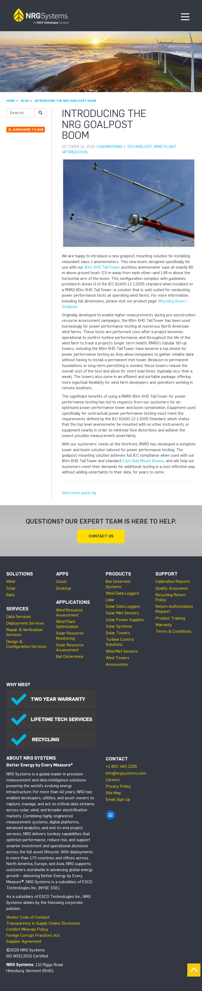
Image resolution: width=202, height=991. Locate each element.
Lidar (110, 599)
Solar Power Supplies (125, 619)
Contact (117, 759)
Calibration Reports (172, 581)
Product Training (170, 618)
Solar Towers (118, 632)
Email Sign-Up (118, 799)
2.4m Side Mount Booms (143, 461)
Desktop (63, 588)
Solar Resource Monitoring (70, 636)
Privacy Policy (118, 786)
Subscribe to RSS (27, 129)
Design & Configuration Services (26, 644)
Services (17, 609)
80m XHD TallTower (101, 267)
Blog (25, 101)
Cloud (61, 581)
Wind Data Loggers (122, 593)
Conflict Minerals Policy (27, 929)
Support (166, 574)
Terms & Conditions (173, 631)
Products (118, 574)
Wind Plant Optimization (67, 624)
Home (10, 101)
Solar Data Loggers (123, 606)
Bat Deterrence (69, 656)
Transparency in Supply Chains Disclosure (43, 923)
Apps (62, 574)
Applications (73, 602)
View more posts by (79, 493)
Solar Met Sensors (122, 612)
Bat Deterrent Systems (118, 584)
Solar (11, 588)
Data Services (18, 616)
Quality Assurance (171, 588)
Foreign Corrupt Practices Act (33, 935)
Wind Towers (117, 657)
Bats (10, 594)
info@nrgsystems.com (126, 773)
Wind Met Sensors (122, 651)
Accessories (117, 664)
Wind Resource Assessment (69, 612)
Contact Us (101, 536)
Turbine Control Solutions (120, 642)
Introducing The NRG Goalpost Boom (65, 101)
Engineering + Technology (125, 146)
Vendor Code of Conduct (28, 917)
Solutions (19, 574)
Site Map (113, 792)
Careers (113, 779)
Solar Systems (119, 626)
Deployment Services (25, 623)
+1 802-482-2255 (121, 766)
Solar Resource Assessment (70, 647)
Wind (10, 581)
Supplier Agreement (24, 941)
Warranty (163, 624)
